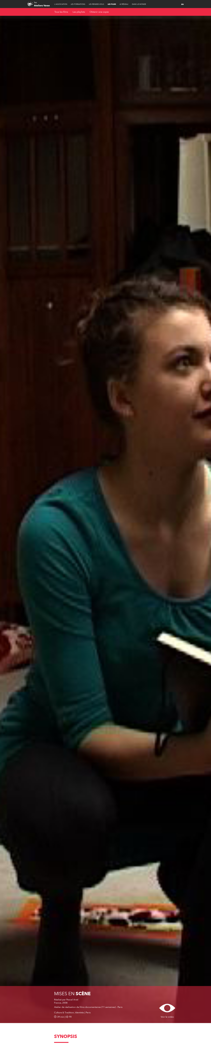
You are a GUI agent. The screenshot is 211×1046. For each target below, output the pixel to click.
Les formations (78, 4)
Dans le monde (139, 4)
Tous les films (61, 11)
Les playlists (79, 11)
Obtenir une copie (99, 11)
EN (182, 4)
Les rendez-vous (96, 4)
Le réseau (124, 4)
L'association (60, 4)
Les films (112, 4)
